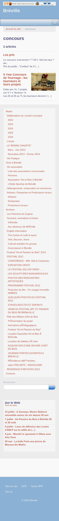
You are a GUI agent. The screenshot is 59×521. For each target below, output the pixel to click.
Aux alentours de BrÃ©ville (21, 226)
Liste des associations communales (26, 171)
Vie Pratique (13, 158)
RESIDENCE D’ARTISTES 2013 (23, 369)
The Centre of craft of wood (22, 235)
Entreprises (14, 201)
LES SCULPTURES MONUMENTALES (28, 273)
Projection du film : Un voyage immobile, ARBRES (28, 291)
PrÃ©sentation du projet (20, 321)
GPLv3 (8, 491)
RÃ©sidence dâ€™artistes (21, 360)
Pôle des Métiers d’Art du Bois (22, 316)
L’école (10, 141)
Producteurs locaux (18, 205)
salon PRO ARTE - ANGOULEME (25, 365)
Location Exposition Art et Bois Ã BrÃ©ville (24, 335)
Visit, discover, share (18, 239)
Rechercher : (10, 382)
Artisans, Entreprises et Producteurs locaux (29, 192)
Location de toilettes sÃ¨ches (23, 341)
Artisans (12, 196)
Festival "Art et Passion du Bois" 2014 (26, 252)
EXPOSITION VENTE (19, 265)
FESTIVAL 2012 (15, 256)
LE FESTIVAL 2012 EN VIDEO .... (25, 269)
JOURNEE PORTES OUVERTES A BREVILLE (26, 355)
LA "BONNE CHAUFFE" (19, 145)
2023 (10, 124)
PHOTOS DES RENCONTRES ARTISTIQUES (23, 280)
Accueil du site (13, 29)
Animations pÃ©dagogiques (22, 325)
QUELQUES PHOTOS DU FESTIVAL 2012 (27, 299)
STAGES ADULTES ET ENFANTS (25, 305)
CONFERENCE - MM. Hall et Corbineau (28, 261)
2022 (10, 120)
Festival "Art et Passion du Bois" (24, 329)
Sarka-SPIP (37, 486)
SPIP (24, 486)
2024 (10, 128)
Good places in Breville (20, 248)
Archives (10, 209)
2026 (10, 137)
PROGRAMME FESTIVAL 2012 (24, 285)
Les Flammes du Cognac (20, 214)
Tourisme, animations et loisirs (22, 218)
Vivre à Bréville (13, 162)
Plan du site (11, 486)
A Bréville (12, 222)
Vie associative (14, 167)
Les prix (9, 55)
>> (52, 387)
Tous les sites (11, 405)
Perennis (12, 175)
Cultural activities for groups (22, 243)
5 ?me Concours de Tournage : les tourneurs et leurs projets (15, 79)
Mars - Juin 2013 (16, 149)
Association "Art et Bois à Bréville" (25, 179)
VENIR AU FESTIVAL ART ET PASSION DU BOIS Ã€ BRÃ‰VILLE (28, 311)
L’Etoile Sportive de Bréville (22, 184)
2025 (10, 132)
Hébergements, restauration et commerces (29, 188)
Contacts (10, 373)
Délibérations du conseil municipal (24, 115)
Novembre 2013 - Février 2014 (24, 154)
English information (17, 231)
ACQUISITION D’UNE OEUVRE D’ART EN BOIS (28, 347)
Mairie (9, 111)
